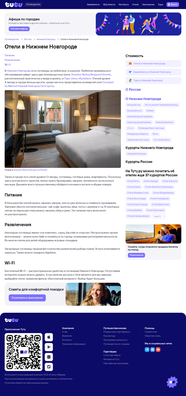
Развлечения (12, 59)
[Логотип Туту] (14, 4)
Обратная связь (153, 335)
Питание (10, 55)
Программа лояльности (115, 339)
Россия (27, 39)
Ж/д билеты (109, 4)
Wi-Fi (8, 64)
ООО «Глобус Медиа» (54, 374)
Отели (135, 4)
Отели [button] (130, 128)
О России (133, 89)
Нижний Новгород (46, 39)
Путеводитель (12, 39)
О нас (65, 331)
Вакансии (67, 335)
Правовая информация (74, 344)
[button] (153, 63)
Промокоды (109, 335)
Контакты (67, 339)
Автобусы (124, 4)
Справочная (151, 331)
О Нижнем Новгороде (143, 99)
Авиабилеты (93, 4)
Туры (160, 4)
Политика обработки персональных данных (26, 382)
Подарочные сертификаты (116, 331)
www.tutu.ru (53, 378)
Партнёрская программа (115, 363)
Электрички (148, 4)
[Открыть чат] (172, 382)
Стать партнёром (111, 355)
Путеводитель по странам (116, 344)
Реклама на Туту (111, 359)
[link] (19, 28)
